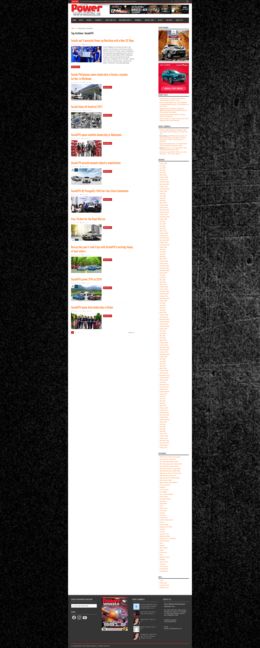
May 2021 (162, 307)
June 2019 (163, 361)
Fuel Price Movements (166, 520)
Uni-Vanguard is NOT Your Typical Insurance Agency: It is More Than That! (174, 131)
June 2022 (163, 277)
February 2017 (164, 408)
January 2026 (164, 179)
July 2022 (162, 275)
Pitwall (162, 550)
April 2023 (163, 256)
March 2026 (163, 175)
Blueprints (163, 487)
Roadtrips (162, 559)
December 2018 (164, 375)
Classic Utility (164, 496)
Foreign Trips (163, 517)
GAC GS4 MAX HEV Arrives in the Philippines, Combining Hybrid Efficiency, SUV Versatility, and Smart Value (174, 104)
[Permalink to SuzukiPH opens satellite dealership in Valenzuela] (86, 156)
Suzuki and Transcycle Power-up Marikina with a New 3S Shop (102, 40)
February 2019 (164, 370)
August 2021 (163, 301)
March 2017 (163, 405)
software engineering (166, 130)
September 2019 (164, 354)
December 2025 (164, 182)
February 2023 (164, 261)
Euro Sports (163, 510)
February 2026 (164, 177)
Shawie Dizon (164, 143)
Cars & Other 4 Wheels (166, 494)
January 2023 (164, 263)
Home (74, 20)
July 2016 (162, 424)
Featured (162, 513)
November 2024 (164, 212)
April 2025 (163, 200)
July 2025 (162, 193)
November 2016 (164, 415)
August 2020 (163, 328)
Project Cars (149, 20)
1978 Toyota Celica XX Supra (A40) (170, 468)
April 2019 (163, 366)
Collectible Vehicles (165, 499)
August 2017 (163, 394)
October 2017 (164, 389)
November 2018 (164, 377)
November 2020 (164, 321)
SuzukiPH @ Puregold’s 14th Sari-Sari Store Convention (99, 191)
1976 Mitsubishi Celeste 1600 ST (169, 466)
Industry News (164, 524)
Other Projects (164, 548)
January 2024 (164, 235)
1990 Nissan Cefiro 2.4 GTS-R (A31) (170, 473)
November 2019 (164, 349)
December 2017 (164, 384)
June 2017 (163, 398)
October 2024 (164, 214)
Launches (162, 531)
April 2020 (163, 338)
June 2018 (163, 382)
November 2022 (164, 268)
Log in (161, 580)
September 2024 (164, 217)
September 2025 (164, 189)
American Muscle (165, 485)
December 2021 (164, 291)
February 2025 (164, 205)
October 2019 (164, 352)
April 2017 (163, 403)
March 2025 (163, 203)
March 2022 (163, 284)
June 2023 (163, 252)
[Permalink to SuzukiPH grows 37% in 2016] (86, 300)
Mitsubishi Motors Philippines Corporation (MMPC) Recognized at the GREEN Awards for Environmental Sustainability (173, 110)
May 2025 (162, 198)
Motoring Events (125, 20)
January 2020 (164, 345)
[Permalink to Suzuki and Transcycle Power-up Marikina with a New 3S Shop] (86, 62)
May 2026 (162, 170)
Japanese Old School (166, 527)
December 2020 (164, 319)
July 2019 (162, 359)
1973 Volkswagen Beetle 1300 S (169, 461)
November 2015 (164, 443)
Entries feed (163, 583)
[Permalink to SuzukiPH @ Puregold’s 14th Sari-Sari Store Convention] (86, 212)
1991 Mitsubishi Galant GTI (168, 475)
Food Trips (163, 515)
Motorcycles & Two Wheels (168, 538)
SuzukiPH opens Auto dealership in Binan (92, 307)
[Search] (187, 1)
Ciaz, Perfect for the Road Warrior (88, 219)
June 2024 (163, 224)
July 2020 (162, 331)
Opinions (138, 20)
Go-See (162, 522)
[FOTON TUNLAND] (149, 13)
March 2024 (163, 231)
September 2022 (164, 270)
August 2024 (163, 219)
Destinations (163, 503)
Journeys (98, 20)
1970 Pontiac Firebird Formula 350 (170, 457)
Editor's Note (163, 508)
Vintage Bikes (164, 571)
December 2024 (164, 210)
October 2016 (164, 417)
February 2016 (164, 436)
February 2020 (164, 342)
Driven (89, 20)
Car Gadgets (163, 492)
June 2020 (163, 333)
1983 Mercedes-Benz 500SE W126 (170, 471)
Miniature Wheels (165, 536)
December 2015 (164, 440)
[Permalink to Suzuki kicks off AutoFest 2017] (86, 128)
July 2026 (162, 165)
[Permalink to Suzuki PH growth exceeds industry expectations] (86, 184)
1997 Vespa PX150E (166, 480)
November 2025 (164, 184)
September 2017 (164, 391)
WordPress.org (164, 587)
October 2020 (164, 324)
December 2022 (164, 266)
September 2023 (164, 245)
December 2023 (164, 238)
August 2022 (163, 273)
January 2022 (164, 289)
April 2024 (163, 228)
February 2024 (164, 233)
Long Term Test (110, 20)
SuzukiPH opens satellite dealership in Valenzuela (96, 135)
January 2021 (164, 317)
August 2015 (163, 447)
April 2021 (163, 310)
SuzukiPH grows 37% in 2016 (86, 279)
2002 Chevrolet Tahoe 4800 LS (169, 482)
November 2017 (164, 387)
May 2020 (162, 335)
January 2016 (164, 438)
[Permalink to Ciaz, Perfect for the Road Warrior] (86, 240)
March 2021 (163, 312)
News (81, 20)
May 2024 (162, 226)
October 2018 (164, 380)
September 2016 (164, 419)
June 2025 (163, 196)
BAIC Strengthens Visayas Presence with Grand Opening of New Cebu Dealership (103, 1)
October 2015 (164, 445)
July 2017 (162, 396)
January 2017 (164, 410)
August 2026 (163, 163)
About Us (179, 20)
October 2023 (164, 242)
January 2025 (164, 207)
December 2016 (164, 412)
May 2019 (162, 363)
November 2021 (164, 294)
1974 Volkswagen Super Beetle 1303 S (171, 464)
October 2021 (164, 296)
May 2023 (162, 254)
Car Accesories (164, 489)
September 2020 (164, 326)
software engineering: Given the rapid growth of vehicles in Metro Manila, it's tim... (148, 606)
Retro (160, 20)
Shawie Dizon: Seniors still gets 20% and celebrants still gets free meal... (148, 636)
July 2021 (162, 303)
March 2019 (163, 368)
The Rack (169, 20)
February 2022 (164, 287)
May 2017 (162, 401)
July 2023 (162, 249)
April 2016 (163, 431)
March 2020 (163, 340)
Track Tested (163, 566)
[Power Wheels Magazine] (87, 14)
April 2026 (163, 172)
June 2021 (163, 305)
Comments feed (164, 585)
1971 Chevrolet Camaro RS (168, 459)
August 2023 (163, 247)
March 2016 (163, 433)
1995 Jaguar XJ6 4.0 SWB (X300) (170, 478)
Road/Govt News (165, 557)
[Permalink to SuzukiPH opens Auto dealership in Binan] (86, 328)
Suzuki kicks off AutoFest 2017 (86, 107)
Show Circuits (164, 562)
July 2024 (162, 221)
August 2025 (163, 191)
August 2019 (163, 356)
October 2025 (164, 186)
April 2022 (163, 282)
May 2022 (162, 280)
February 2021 (164, 314)
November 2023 (164, 240)
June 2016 (163, 426)
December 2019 (164, 347)
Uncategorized (164, 569)
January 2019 (164, 373)
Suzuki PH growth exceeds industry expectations (96, 163)
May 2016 (162, 429)
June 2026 (163, 168)
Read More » (75, 67)
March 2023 (163, 259)
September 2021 (164, 298)
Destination (163, 501)
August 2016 (163, 422)
